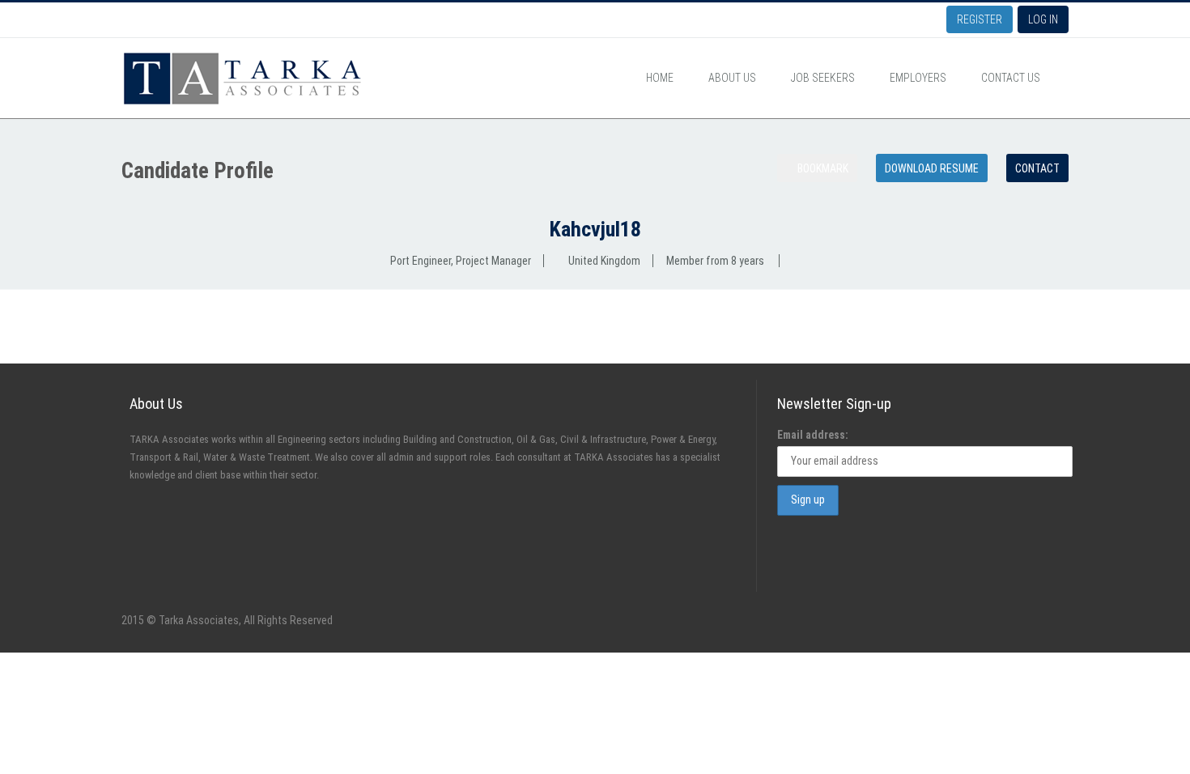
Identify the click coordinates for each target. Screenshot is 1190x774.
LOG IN (1043, 19)
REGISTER (979, 19)
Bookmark (821, 168)
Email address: (812, 434)
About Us (732, 77)
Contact (1037, 168)
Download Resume (932, 168)
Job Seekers (823, 77)
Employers (918, 77)
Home (660, 77)
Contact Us (1010, 77)
